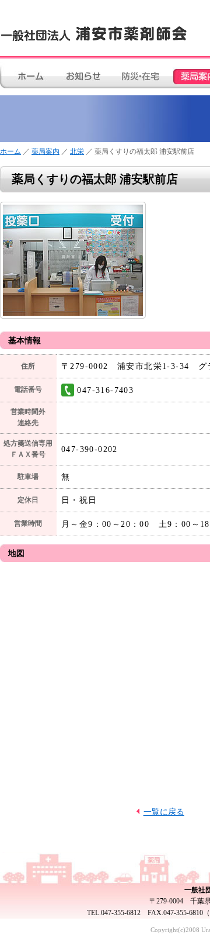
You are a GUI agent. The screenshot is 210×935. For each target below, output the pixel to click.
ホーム (10, 151)
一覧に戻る (164, 811)
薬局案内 (46, 151)
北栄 (77, 151)
